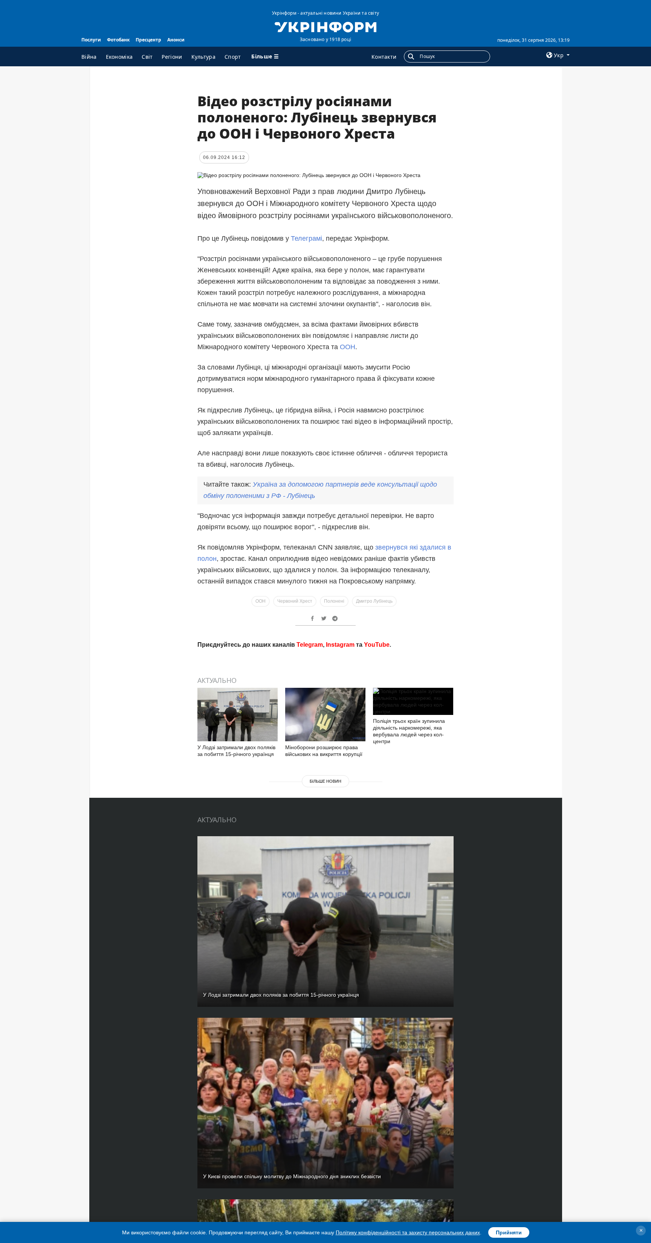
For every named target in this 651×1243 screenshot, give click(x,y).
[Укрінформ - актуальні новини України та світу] (325, 26)
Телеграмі (306, 238)
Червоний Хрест (294, 601)
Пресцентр (148, 40)
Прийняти (509, 1232)
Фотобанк (118, 40)
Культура (203, 56)
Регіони (172, 56)
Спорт (233, 56)
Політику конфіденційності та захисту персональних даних (408, 1232)
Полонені (334, 601)
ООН (347, 347)
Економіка (119, 56)
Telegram (309, 644)
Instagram (340, 644)
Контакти (383, 56)
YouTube (377, 644)
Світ (147, 56)
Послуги (91, 40)
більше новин (325, 781)
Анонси (176, 40)
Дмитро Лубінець (374, 601)
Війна (89, 56)
